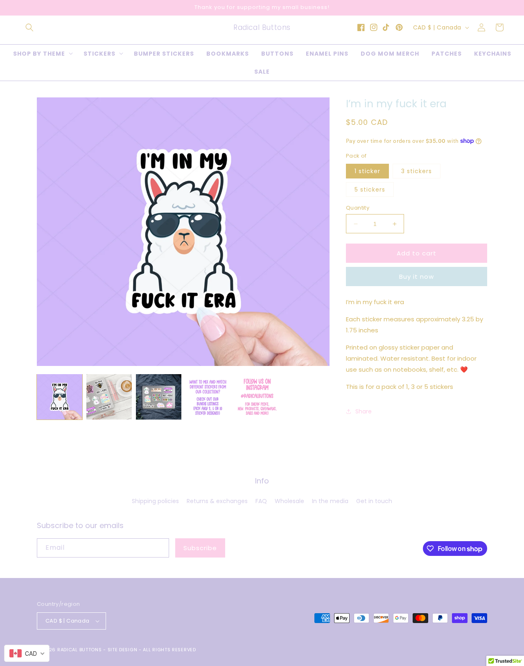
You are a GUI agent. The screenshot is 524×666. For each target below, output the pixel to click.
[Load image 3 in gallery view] (158, 397)
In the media (330, 501)
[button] (29, 27)
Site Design (123, 649)
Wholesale (289, 501)
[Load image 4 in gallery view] (208, 397)
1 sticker (367, 171)
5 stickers (370, 189)
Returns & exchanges (217, 501)
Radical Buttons (79, 649)
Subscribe (200, 548)
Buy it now (416, 276)
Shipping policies (155, 501)
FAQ (261, 501)
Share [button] (363, 411)
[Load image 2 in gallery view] (109, 397)
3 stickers (416, 171)
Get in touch (374, 501)
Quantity (357, 208)
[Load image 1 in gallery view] (59, 397)
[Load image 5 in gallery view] (257, 397)
